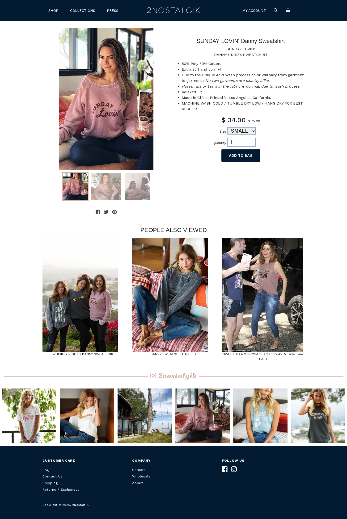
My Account (254, 10)
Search (276, 11)
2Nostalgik (173, 11)
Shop (53, 10)
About (137, 483)
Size (223, 131)
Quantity (219, 143)
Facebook (225, 469)
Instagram (234, 469)
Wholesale (141, 476)
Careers (139, 470)
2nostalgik (177, 376)
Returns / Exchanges (61, 489)
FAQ (46, 470)
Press (112, 10)
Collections (82, 10)
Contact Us (52, 476)
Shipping (50, 483)
